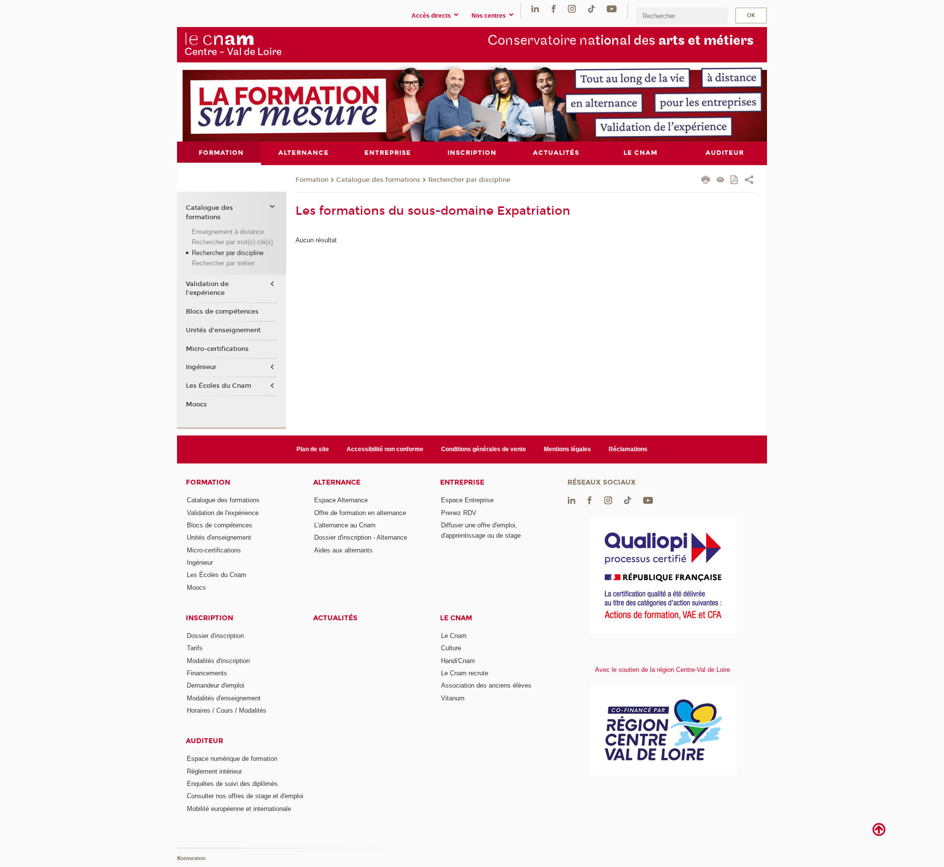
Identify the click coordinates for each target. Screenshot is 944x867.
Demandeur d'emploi (215, 685)
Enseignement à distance (228, 231)
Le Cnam (456, 618)
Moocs (196, 404)
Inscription (209, 618)
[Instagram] (571, 8)
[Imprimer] (706, 181)
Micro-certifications (217, 349)
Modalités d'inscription (218, 661)
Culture (451, 648)
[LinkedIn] (535, 8)
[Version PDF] (735, 180)
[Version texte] (720, 180)
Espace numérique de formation (232, 758)
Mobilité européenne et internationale (239, 808)
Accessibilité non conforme (385, 449)
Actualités (335, 618)
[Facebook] (553, 8)
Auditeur (204, 741)
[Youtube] (611, 8)
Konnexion (191, 858)
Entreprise (462, 482)
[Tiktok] (591, 8)
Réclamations (628, 449)
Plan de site (312, 449)
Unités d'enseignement (223, 330)
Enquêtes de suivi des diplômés (232, 783)
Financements (207, 673)
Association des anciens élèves (486, 685)
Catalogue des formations (378, 180)
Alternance (336, 482)
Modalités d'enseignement (224, 698)
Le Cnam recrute (464, 673)
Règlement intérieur (214, 771)
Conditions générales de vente (483, 449)
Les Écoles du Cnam (218, 386)
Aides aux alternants (343, 550)
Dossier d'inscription (215, 635)
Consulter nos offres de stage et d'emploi (245, 796)
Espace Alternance (341, 500)
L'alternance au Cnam (345, 525)
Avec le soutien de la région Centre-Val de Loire (662, 669)
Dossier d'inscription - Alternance (360, 537)
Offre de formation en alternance (360, 513)
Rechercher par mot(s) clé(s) (232, 242)
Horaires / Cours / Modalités (226, 710)
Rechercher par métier (223, 263)
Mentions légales (567, 449)
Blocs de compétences (222, 312)
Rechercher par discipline (469, 180)
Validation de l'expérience (207, 288)
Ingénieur (201, 367)
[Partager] (749, 181)
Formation (311, 180)
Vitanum (453, 698)
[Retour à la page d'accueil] (233, 44)
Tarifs (195, 648)
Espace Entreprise (467, 500)
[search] (682, 15)
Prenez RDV (458, 513)
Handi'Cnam (458, 661)
